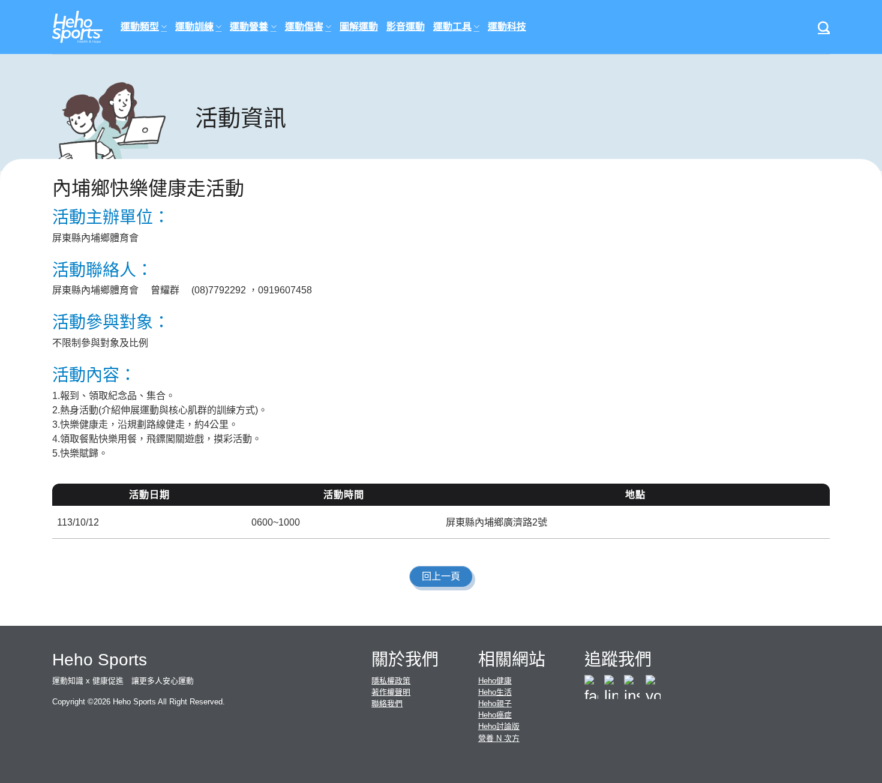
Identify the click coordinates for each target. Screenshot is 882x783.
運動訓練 (194, 27)
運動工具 (452, 27)
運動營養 (249, 27)
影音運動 (405, 27)
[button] (824, 27)
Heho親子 (495, 703)
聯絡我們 (387, 703)
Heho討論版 (499, 726)
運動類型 (140, 27)
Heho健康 (495, 680)
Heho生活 (495, 692)
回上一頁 (441, 576)
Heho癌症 (495, 714)
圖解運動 (359, 27)
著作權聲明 (390, 692)
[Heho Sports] (77, 27)
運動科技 (507, 27)
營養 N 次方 (499, 738)
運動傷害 (304, 27)
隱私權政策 (390, 680)
